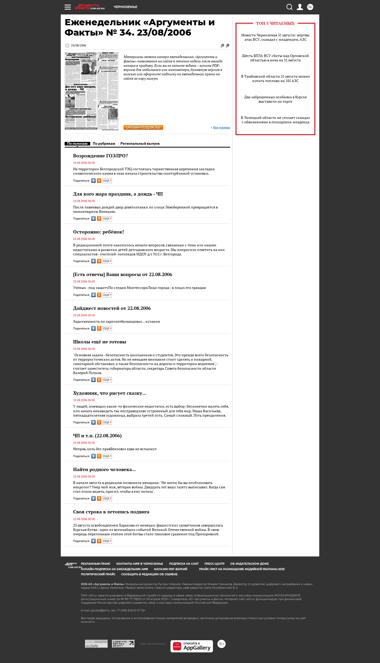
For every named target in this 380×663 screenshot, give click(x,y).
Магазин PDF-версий (170, 569)
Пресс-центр (214, 563)
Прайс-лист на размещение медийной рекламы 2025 (242, 569)
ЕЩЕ (106, 180)
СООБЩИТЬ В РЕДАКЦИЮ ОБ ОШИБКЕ (149, 574)
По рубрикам (104, 143)
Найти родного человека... (104, 469)
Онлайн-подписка (143, 128)
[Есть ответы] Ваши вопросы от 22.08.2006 (122, 274)
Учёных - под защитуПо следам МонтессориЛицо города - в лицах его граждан (139, 287)
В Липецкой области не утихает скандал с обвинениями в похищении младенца (275, 119)
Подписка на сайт (184, 563)
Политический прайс (98, 574)
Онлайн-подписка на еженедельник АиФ (114, 569)
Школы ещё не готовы (99, 341)
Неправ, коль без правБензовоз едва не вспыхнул (115, 449)
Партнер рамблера (152, 643)
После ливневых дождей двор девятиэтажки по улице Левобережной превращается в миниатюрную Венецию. (145, 209)
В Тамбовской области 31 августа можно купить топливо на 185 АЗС (275, 78)
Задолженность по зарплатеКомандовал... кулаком (116, 321)
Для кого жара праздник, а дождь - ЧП (118, 194)
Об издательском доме (249, 563)
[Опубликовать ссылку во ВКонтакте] (93, 180)
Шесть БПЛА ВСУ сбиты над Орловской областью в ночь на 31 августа (275, 57)
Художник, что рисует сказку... (109, 393)
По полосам (77, 143)
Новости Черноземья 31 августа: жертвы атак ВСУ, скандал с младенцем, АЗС (275, 37)
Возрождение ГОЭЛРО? (100, 155)
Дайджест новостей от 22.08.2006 (112, 308)
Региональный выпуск (140, 143)
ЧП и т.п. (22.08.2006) (97, 435)
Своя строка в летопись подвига (111, 511)
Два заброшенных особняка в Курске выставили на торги (275, 99)
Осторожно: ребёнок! (98, 232)
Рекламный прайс (95, 563)
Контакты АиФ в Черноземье (139, 563)
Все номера (221, 127)
